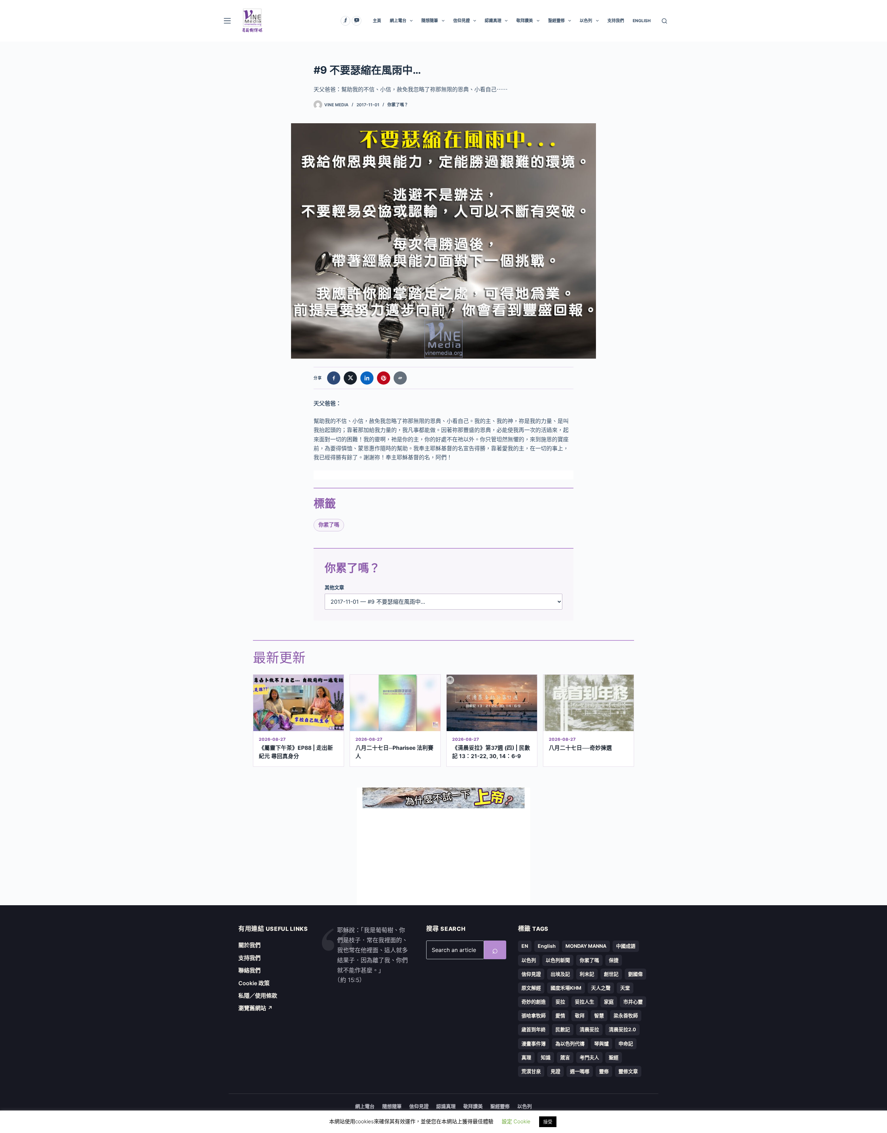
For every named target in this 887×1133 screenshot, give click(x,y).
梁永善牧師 (626, 1015)
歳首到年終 (533, 1029)
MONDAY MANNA (585, 946)
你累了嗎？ (397, 104)
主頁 (377, 20)
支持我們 (615, 20)
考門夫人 (589, 1057)
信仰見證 (461, 20)
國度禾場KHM (566, 988)
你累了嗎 (328, 524)
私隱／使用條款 (257, 995)
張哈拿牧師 (533, 1015)
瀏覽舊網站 (255, 1008)
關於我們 (249, 945)
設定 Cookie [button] (516, 1121)
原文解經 (531, 988)
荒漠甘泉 (531, 1071)
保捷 (613, 960)
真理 (526, 1057)
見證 (555, 1071)
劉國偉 (635, 974)
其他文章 (334, 587)
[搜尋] (664, 21)
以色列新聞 (558, 960)
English (547, 946)
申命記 (625, 1043)
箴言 (565, 1057)
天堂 (625, 988)
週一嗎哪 (579, 1071)
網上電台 (398, 20)
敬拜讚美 (524, 20)
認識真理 (493, 20)
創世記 (611, 974)
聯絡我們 (249, 970)
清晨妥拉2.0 (622, 1029)
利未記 (587, 974)
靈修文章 (628, 1071)
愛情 (560, 1015)
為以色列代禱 (570, 1043)
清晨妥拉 (589, 1029)
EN (524, 946)
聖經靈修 (556, 20)
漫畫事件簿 (533, 1043)
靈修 (604, 1071)
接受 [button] (547, 1121)
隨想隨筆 (429, 20)
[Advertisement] (443, 856)
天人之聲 (601, 988)
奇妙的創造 (533, 1002)
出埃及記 (560, 974)
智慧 (599, 1015)
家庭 (609, 1002)
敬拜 (580, 1015)
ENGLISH (642, 20)
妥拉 (560, 1002)
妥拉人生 (584, 1002)
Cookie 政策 (254, 983)
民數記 (562, 1029)
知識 (546, 1057)
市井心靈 (633, 1002)
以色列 (586, 20)
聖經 (613, 1057)
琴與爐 (601, 1043)
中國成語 (625, 946)
